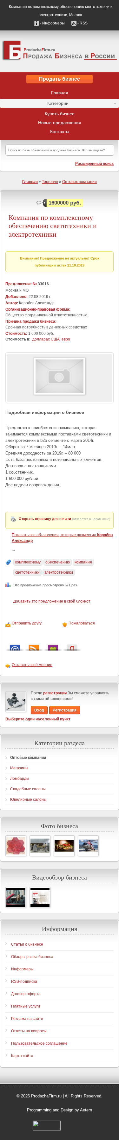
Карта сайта (22, 1056)
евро (66, 339)
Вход (39, 710)
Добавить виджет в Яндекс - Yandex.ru (72, 646)
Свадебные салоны (28, 789)
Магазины (19, 768)
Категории (34, 104)
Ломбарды (19, 778)
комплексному (28, 562)
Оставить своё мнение (32, 665)
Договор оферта (26, 994)
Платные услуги (25, 1006)
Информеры (22, 969)
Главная (59, 92)
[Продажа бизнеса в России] (59, 51)
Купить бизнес (59, 113)
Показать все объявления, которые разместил (62, 538)
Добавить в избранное (53, 646)
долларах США (46, 339)
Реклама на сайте (27, 1018)
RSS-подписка (24, 981)
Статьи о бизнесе (27, 944)
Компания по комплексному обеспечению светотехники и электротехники (53, 225)
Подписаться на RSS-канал (33, 646)
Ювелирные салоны (28, 799)
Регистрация (64, 710)
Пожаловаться (82, 623)
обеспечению (57, 562)
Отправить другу (27, 623)
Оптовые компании (79, 181)
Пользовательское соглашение (39, 1043)
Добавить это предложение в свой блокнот (51, 601)
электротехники (58, 572)
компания (83, 562)
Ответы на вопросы (29, 1031)
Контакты (59, 131)
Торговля (50, 181)
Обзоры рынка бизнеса (32, 956)
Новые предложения (59, 122)
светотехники (27, 572)
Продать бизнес (59, 79)
